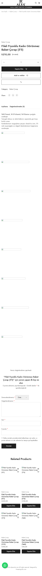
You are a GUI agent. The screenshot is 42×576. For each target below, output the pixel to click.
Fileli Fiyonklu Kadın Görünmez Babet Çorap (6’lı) (10, 496)
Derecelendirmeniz (8, 397)
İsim (3, 420)
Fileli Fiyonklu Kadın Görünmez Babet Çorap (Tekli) (30, 542)
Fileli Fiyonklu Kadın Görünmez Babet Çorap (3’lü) (30, 496)
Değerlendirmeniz (8, 401)
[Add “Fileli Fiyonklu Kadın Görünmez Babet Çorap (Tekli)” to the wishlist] (38, 517)
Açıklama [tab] (4, 106)
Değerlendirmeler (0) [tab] (17, 106)
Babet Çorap (13, 12)
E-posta (4, 429)
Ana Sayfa (4, 12)
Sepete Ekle (19, 69)
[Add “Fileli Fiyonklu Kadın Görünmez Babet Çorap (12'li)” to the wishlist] (18, 517)
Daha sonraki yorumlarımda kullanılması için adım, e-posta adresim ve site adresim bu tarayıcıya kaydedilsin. (19, 439)
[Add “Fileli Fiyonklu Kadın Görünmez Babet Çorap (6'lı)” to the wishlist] (18, 472)
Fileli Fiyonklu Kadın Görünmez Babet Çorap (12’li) (10, 542)
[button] (21, 82)
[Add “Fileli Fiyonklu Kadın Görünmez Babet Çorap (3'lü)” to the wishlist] (38, 472)
